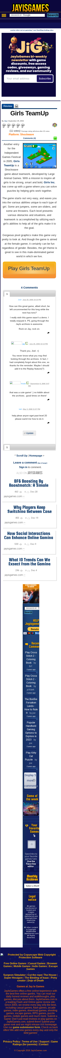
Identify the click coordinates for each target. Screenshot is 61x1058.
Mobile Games (22, 966)
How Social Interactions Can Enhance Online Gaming (28, 535)
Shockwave (27, 134)
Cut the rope (35, 975)
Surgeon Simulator (14, 975)
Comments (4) (29, 138)
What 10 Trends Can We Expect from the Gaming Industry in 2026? (29, 564)
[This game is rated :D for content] (55, 139)
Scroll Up (21, 455)
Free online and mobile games (32, 9)
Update (29, 433)
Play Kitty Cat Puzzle (30, 756)
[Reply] (48, 333)
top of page (42, 463)
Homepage (35, 455)
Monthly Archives (32, 877)
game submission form (26, 1027)
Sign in (23, 467)
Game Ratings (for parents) (35, 1043)
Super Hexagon (13, 977)
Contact (43, 1044)
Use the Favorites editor (31, 864)
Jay (5, 121)
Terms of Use (30, 1041)
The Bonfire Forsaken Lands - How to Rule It (31, 706)
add (32, 844)
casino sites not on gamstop (21, 30)
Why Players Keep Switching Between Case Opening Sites (29, 511)
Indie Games (39, 966)
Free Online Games (15, 963)
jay (24, 344)
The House (49, 975)
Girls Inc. (49, 182)
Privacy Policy (11, 1041)
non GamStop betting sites (43, 30)
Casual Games (36, 963)
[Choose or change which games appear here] (34, 835)
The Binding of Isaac (37, 977)
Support (44, 1041)
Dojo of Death (36, 980)
